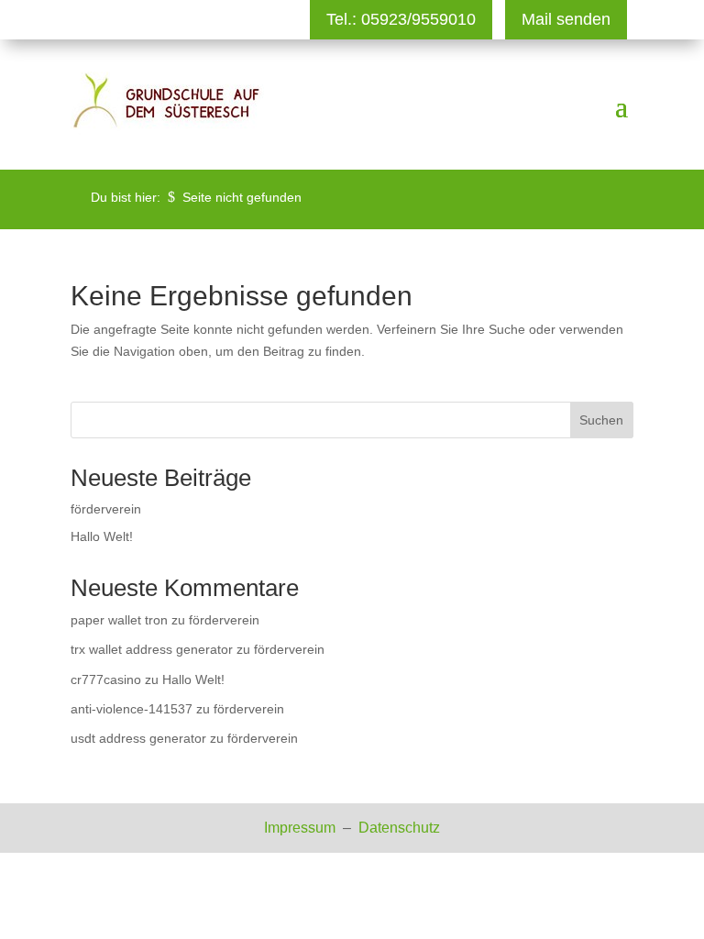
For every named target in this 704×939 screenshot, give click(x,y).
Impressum (301, 827)
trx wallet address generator (152, 649)
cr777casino (106, 679)
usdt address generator (138, 738)
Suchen (601, 420)
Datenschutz (399, 827)
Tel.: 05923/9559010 (401, 19)
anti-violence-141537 (131, 708)
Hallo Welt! (102, 536)
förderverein (106, 509)
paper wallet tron (119, 620)
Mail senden (566, 19)
